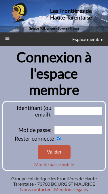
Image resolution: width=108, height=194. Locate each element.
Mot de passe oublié (54, 164)
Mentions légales (70, 189)
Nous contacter (35, 189)
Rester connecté (34, 138)
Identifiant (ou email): (34, 111)
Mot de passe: (35, 130)
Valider (54, 152)
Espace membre (87, 39)
